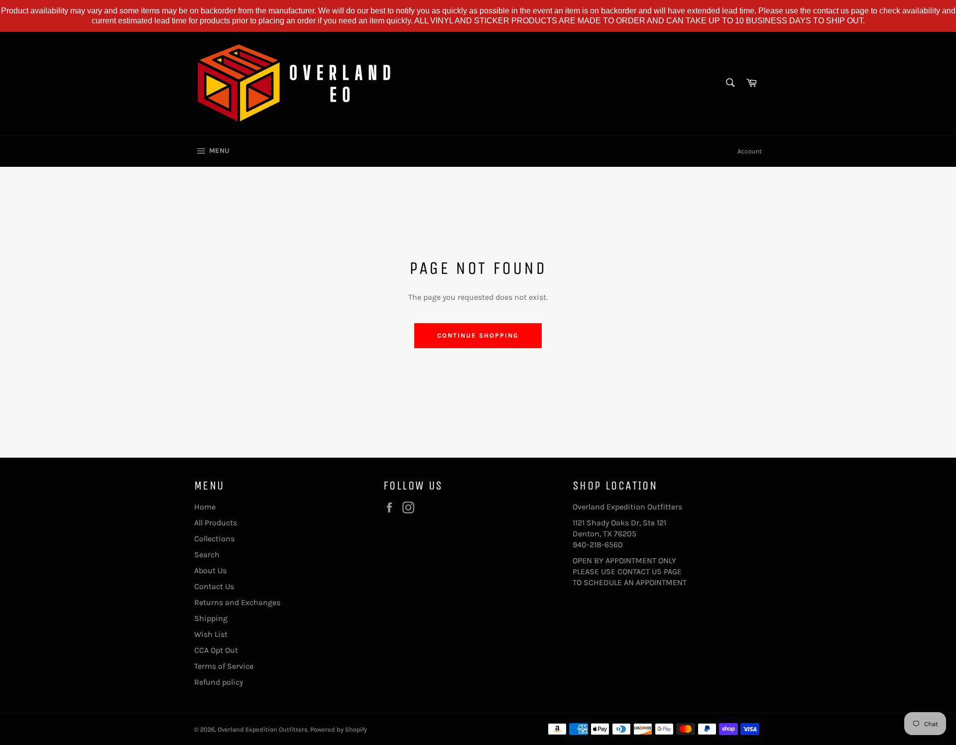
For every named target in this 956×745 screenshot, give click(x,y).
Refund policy (218, 682)
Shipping (211, 618)
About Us (210, 570)
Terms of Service (223, 666)
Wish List (211, 634)
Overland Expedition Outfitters (263, 729)
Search (207, 554)
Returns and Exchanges (237, 602)
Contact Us (214, 586)
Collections (214, 538)
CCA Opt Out (216, 650)
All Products (215, 522)
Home (205, 506)
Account (749, 151)
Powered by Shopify (338, 729)
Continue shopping (477, 335)
